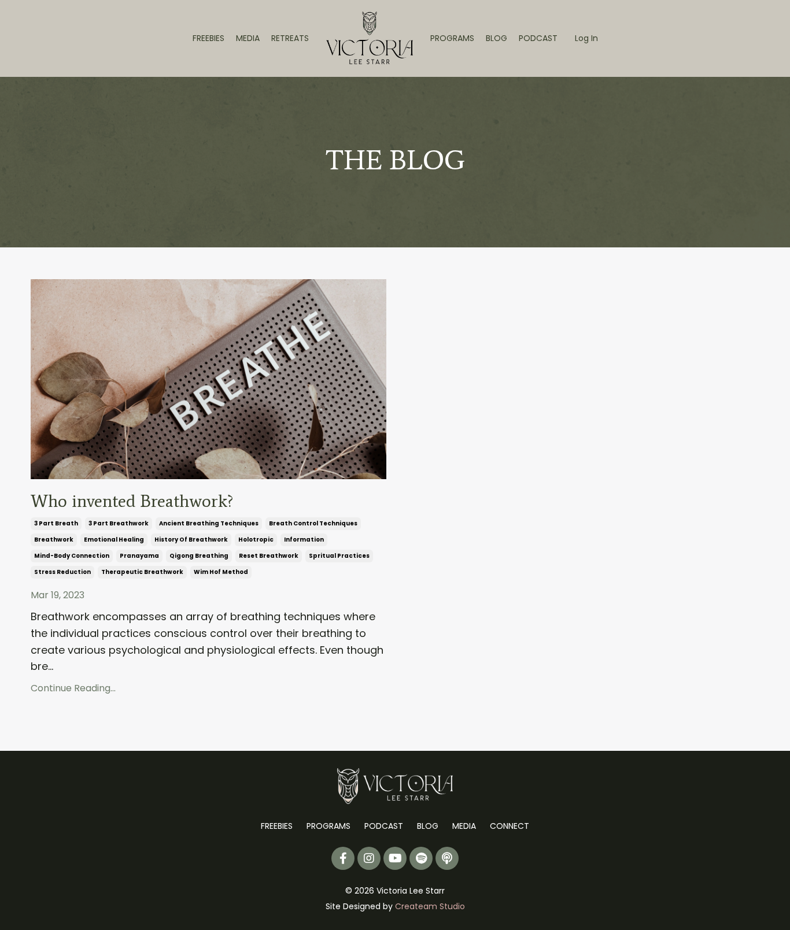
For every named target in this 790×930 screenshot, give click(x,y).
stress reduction (62, 572)
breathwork (53, 539)
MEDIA (248, 38)
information (304, 539)
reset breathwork (268, 555)
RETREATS (290, 38)
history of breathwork (191, 539)
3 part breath (56, 523)
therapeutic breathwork (142, 572)
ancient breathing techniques (209, 523)
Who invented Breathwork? (132, 501)
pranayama (139, 555)
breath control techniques (313, 523)
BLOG (496, 38)
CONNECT (509, 826)
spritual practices (339, 555)
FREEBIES (208, 38)
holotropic (256, 539)
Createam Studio (430, 906)
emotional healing (114, 539)
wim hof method (221, 572)
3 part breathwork (118, 523)
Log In (586, 38)
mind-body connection (71, 555)
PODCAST (538, 38)
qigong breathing (198, 555)
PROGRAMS (452, 38)
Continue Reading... (73, 688)
